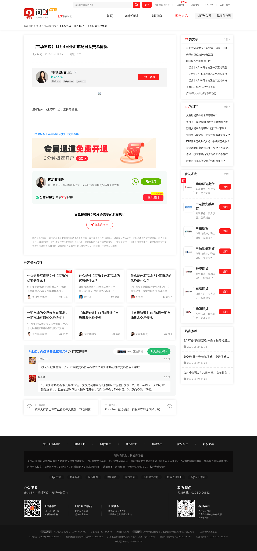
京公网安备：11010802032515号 (212, 536)
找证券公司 (206, 15)
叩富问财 (28, 25)
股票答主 (157, 444)
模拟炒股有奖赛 (162, 4)
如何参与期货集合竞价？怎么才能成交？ (208, 134)
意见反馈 (46, 532)
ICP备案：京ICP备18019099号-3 (46, 536)
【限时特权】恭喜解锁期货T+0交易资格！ (56, 134)
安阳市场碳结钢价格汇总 (199, 54)
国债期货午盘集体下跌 (198, 61)
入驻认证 (180, 4)
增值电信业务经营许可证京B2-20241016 (86, 536)
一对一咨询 (148, 77)
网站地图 (93, 477)
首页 (110, 16)
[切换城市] (67, 16)
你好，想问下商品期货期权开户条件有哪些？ (208, 154)
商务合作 (75, 477)
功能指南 (195, 4)
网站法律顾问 (124, 532)
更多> (227, 174)
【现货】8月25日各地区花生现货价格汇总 (208, 74)
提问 (146, 4)
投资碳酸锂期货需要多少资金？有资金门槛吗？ (208, 147)
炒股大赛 (208, 444)
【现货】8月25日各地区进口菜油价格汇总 (208, 80)
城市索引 (130, 477)
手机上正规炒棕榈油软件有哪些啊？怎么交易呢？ (208, 121)
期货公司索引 (198, 477)
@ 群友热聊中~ (59, 351)
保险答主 (182, 444)
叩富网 (137, 532)
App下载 (209, 4)
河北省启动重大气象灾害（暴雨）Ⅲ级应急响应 (208, 48)
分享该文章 (101, 224)
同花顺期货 (50, 25)
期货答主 (131, 444)
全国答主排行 (151, 477)
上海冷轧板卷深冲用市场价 (201, 87)
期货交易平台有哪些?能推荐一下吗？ (206, 128)
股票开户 (79, 444)
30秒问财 (131, 16)
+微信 (152, 181)
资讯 (38, 25)
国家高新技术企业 (208, 532)
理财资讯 (181, 16)
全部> (227, 39)
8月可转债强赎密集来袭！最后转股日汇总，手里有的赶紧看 (207, 340)
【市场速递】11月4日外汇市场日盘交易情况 (83, 25)
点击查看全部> (157, 466)
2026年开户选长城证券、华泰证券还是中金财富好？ (207, 356)
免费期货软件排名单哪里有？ (202, 115)
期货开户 (105, 444)
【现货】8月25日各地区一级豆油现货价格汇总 (208, 67)
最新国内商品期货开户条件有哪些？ (205, 160)
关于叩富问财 (51, 444)
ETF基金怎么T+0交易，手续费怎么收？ (208, 141)
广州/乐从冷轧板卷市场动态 (201, 93)
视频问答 (156, 16)
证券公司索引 (175, 477)
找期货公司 (224, 15)
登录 (228, 4)
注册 (222, 4)
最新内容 (112, 477)
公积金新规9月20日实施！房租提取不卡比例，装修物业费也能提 (207, 372)
